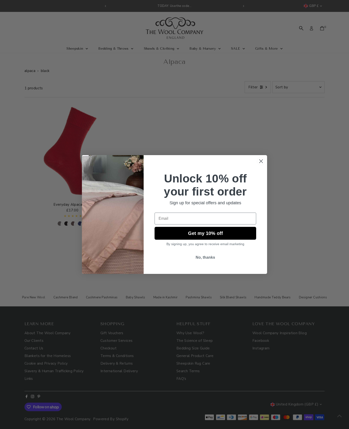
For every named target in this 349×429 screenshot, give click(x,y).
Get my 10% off (205, 233)
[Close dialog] (261, 161)
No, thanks (205, 257)
